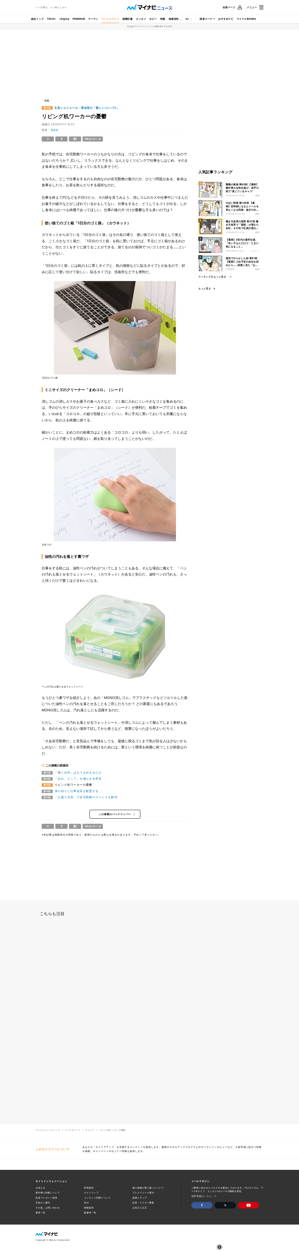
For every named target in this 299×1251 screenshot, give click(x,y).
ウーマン (93, 18)
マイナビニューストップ (48, 1130)
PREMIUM (79, 18)
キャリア (89, 1130)
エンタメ (141, 18)
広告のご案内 (43, 1202)
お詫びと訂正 (139, 1207)
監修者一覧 (90, 1212)
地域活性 (174, 18)
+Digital (64, 18)
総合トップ (37, 18)
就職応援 (127, 18)
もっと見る (204, 288)
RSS (86, 1202)
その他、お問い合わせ (48, 1207)
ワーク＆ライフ (110, 18)
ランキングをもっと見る (212, 277)
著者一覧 (40, 1212)
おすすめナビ (226, 18)
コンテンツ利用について (97, 1197)
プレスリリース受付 (143, 1192)
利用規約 (89, 1187)
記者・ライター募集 (143, 1202)
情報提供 (89, 1207)
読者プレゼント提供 (46, 1197)
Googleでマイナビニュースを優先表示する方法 (149, 26)
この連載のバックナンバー (115, 814)
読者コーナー (207, 18)
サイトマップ (91, 1192)
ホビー (153, 18)
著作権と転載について (48, 1192)
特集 (162, 18)
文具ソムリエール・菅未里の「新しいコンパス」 (86, 107)
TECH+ (51, 18)
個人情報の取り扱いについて (148, 1187)
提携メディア (139, 1197)
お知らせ (40, 1187)
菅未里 (54, 130)
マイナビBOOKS (246, 18)
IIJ (187, 18)
